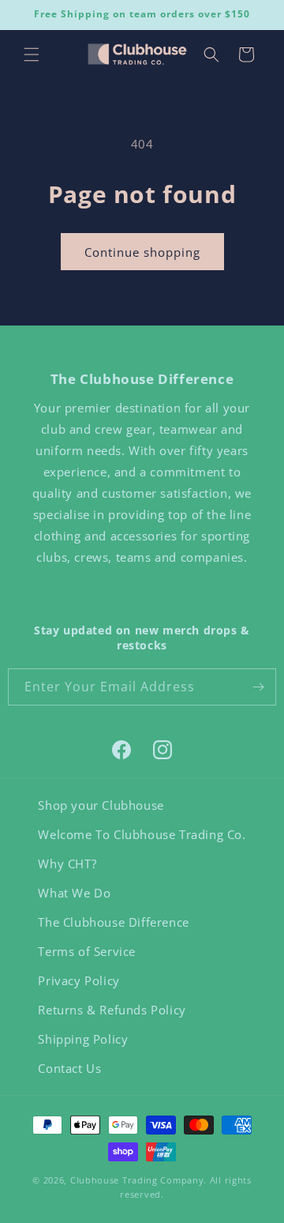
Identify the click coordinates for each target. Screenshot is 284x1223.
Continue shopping (142, 252)
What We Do (74, 893)
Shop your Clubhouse (100, 805)
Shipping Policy (83, 1039)
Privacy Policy (78, 980)
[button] (31, 54)
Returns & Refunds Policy (111, 1010)
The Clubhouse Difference (113, 922)
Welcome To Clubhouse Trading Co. (141, 834)
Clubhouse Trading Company (137, 1180)
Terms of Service (87, 951)
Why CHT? (67, 863)
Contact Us (69, 1068)
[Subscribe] (258, 687)
